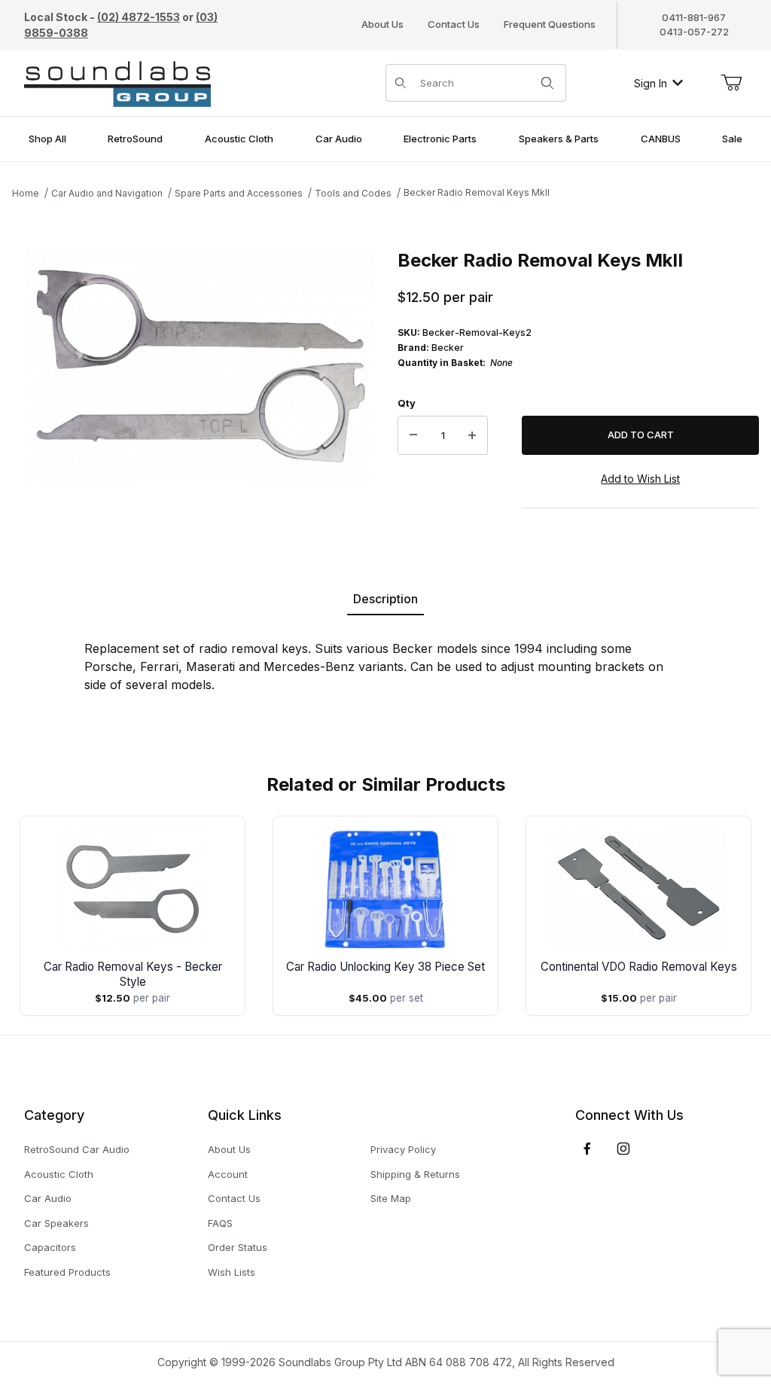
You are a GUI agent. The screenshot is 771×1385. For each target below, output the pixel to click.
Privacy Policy (403, 1149)
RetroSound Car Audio (77, 1149)
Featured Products (67, 1272)
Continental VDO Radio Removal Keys (639, 966)
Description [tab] (385, 598)
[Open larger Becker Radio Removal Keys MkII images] (200, 367)
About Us (382, 24)
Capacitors (50, 1247)
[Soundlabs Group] (117, 81)
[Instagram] (623, 1148)
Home (25, 193)
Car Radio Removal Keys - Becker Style (133, 974)
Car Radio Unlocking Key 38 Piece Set (385, 966)
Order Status (237, 1247)
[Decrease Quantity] (413, 435)
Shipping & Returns (415, 1174)
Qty (407, 403)
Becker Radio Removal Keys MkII (477, 192)
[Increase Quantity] (472, 435)
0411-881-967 (694, 17)
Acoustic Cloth (58, 1174)
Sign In (650, 83)
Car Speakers (56, 1223)
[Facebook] (587, 1148)
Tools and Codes (353, 193)
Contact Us (454, 24)
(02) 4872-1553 (138, 17)
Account (228, 1174)
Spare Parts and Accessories (239, 193)
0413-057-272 (694, 32)
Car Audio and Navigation (107, 193)
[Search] (547, 83)
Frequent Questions (550, 24)
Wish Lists (231, 1272)
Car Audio (48, 1198)
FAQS (220, 1223)
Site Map (390, 1198)
